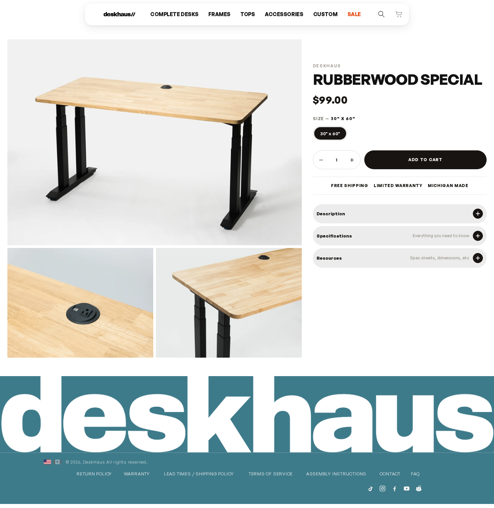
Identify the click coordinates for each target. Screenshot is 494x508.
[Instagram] (382, 488)
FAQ (415, 473)
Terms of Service (271, 473)
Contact (390, 473)
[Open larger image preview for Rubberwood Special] (80, 302)
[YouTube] (406, 488)
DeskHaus (94, 462)
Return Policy (94, 473)
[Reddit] (418, 488)
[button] (174, 14)
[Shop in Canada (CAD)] (57, 462)
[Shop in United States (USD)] (47, 462)
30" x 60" (330, 133)
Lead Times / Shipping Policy (199, 473)
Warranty (137, 473)
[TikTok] (370, 488)
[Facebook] (394, 488)
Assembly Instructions (336, 473)
